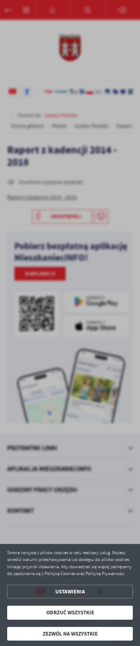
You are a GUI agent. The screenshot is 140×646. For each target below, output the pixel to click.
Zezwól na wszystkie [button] (70, 633)
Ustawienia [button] (70, 591)
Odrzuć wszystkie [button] (70, 612)
